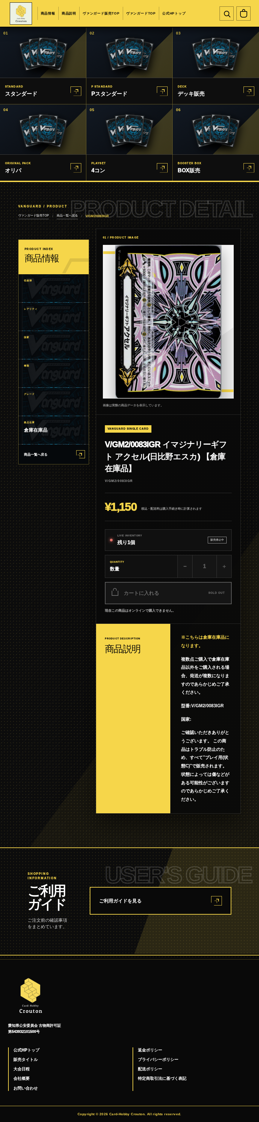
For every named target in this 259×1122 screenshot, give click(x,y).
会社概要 (21, 1078)
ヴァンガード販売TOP (101, 13)
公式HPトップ (174, 13)
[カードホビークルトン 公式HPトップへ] (20, 13)
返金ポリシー (150, 1050)
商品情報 (48, 13)
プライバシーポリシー (158, 1059)
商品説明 (69, 13)
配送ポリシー (150, 1069)
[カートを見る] (243, 13)
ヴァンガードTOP (141, 13)
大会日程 (21, 1069)
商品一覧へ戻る (67, 215)
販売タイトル (25, 1059)
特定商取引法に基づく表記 (162, 1078)
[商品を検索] (227, 13)
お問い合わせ (25, 1088)
